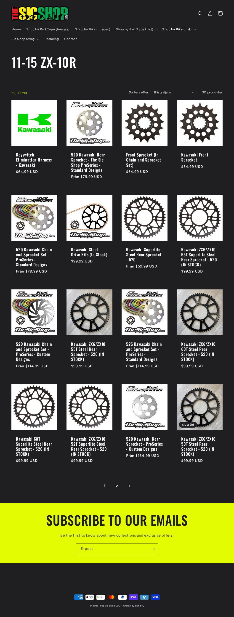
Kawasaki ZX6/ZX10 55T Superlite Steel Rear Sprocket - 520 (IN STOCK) (199, 257)
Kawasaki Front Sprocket (194, 157)
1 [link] (105, 486)
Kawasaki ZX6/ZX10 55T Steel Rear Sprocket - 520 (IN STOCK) (88, 352)
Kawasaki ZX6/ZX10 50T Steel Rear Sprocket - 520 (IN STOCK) (198, 446)
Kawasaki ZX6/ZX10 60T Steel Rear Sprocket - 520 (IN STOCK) (198, 352)
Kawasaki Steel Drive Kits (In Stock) (89, 252)
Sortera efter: (139, 92)
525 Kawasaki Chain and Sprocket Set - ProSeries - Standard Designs (144, 352)
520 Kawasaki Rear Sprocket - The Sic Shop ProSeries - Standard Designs (88, 162)
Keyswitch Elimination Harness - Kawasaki (34, 159)
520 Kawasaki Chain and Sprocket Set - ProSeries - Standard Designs (34, 257)
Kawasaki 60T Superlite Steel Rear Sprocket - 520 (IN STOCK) (34, 446)
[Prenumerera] (153, 548)
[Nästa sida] (129, 486)
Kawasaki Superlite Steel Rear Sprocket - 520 (144, 254)
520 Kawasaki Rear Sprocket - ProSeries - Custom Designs (144, 443)
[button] (136, 29)
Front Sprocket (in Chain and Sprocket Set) (143, 159)
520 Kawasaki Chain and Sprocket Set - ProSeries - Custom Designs (34, 352)
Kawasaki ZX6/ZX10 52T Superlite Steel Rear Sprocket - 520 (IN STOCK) (89, 446)
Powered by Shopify (132, 605)
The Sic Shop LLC (110, 605)
